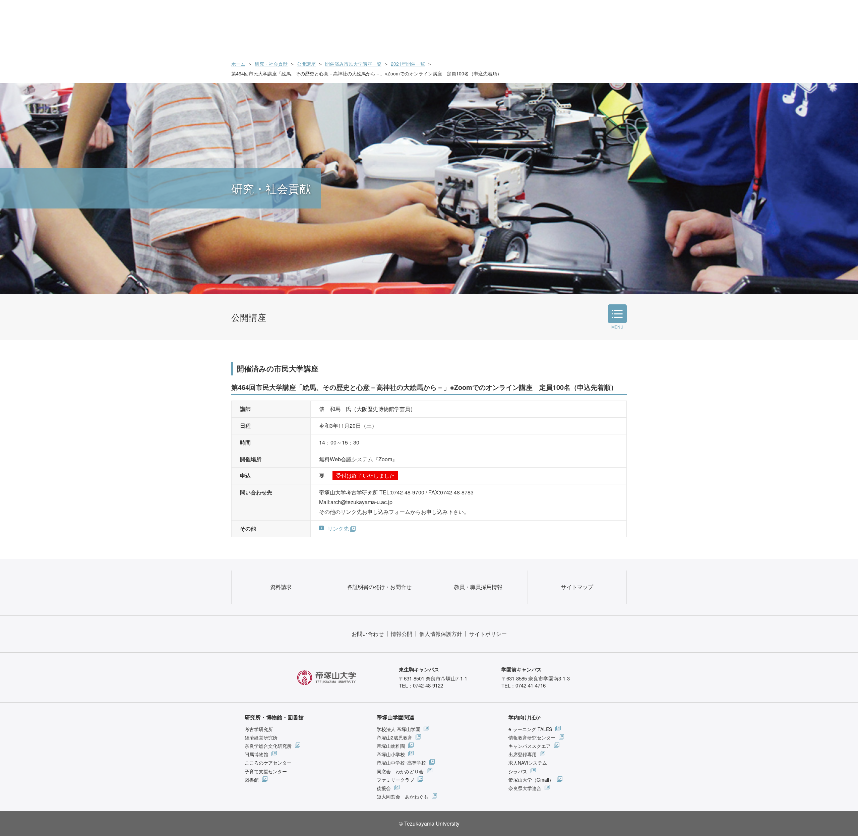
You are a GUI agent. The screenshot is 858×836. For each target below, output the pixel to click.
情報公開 (401, 634)
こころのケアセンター (268, 762)
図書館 (252, 779)
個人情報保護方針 (440, 634)
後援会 (384, 788)
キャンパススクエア (529, 745)
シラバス (517, 771)
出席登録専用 (522, 754)
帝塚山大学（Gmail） (531, 779)
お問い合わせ (368, 634)
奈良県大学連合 (524, 788)
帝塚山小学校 (391, 754)
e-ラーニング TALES (530, 729)
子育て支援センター (266, 771)
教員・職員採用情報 (478, 587)
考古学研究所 (259, 729)
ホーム (238, 63)
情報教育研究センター (531, 737)
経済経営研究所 (261, 737)
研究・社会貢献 (271, 63)
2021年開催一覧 (408, 63)
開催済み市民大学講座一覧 (353, 63)
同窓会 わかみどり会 (400, 771)
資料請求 (281, 587)
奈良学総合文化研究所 (268, 745)
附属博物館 (256, 754)
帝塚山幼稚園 (391, 745)
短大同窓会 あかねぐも (402, 796)
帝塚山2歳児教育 (394, 737)
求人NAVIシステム (527, 762)
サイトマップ (577, 587)
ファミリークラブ (395, 779)
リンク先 (338, 528)
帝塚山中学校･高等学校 (401, 762)
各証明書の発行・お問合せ (379, 587)
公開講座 (306, 63)
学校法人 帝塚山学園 (398, 729)
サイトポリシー (488, 634)
